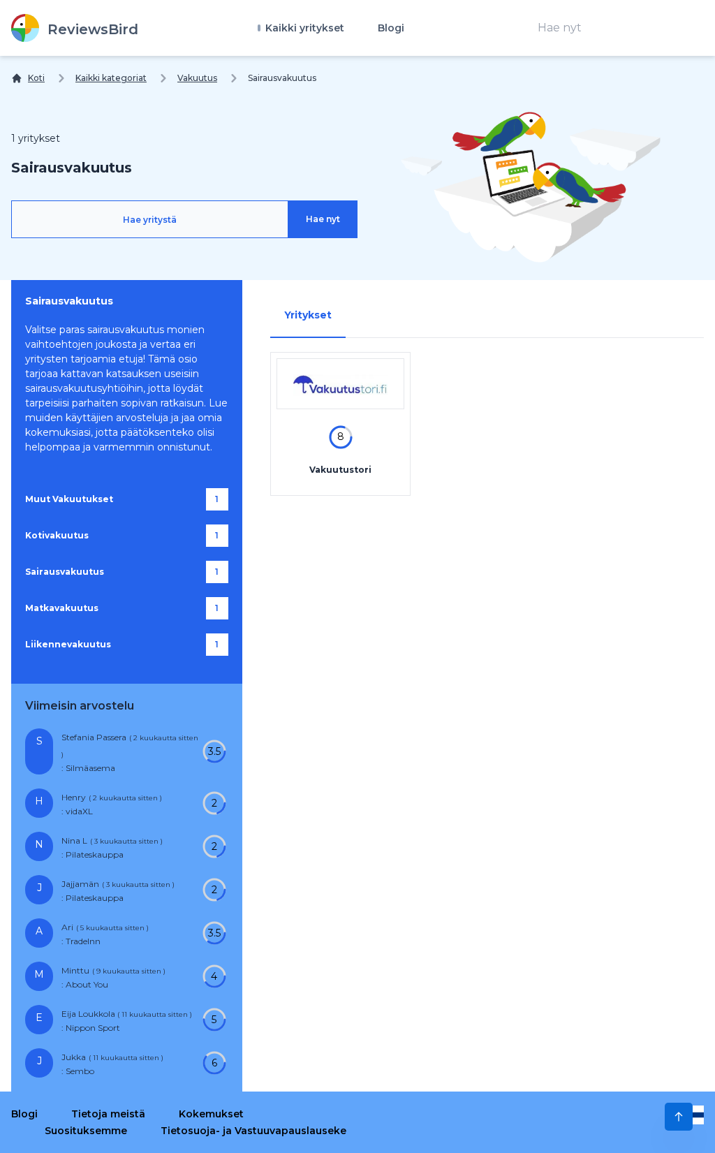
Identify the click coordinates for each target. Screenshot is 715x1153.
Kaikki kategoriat (111, 78)
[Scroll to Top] (679, 1117)
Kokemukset (211, 1114)
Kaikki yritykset (303, 28)
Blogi (391, 28)
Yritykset (308, 315)
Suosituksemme (86, 1130)
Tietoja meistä (108, 1114)
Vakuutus (197, 78)
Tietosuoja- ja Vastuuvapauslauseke (253, 1130)
